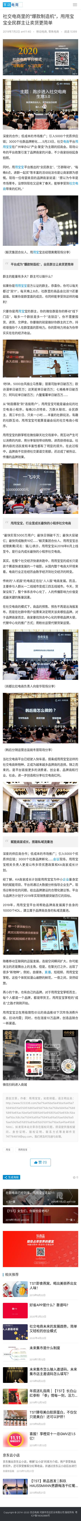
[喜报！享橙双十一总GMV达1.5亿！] (15, 1439)
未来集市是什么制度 (45, 1348)
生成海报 (13, 1177)
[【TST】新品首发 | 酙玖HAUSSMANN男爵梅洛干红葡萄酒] (15, 1487)
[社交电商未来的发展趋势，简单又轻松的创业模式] (15, 1332)
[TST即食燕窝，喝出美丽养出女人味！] (15, 1289)
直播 (48, 972)
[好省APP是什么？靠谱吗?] (15, 1311)
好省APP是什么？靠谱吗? (49, 1305)
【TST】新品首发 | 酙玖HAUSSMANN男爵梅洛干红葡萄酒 (52, 1483)
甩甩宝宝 (21, 286)
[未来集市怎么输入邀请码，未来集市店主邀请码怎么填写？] (15, 1375)
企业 (66, 879)
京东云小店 (11, 1455)
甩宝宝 (19, 167)
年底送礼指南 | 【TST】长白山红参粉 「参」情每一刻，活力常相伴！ (54, 1393)
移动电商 (41, 31)
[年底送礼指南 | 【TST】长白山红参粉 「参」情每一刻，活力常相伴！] (15, 1396)
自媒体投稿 (8, 1471)
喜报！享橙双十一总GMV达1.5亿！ (53, 1436)
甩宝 (36, 252)
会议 (56, 859)
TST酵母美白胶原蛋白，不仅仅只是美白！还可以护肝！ (53, 1414)
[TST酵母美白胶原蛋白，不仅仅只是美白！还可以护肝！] (15, 1418)
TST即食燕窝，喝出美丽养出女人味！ (53, 1285)
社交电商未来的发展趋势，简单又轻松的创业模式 (53, 1328)
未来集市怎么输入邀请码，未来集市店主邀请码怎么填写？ (53, 1371)
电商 (66, 141)
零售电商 (53, 31)
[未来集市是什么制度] (15, 1354)
